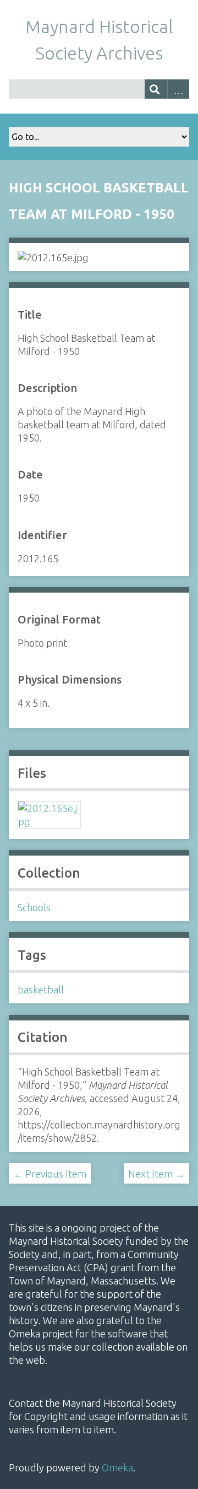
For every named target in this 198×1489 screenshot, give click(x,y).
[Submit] (156, 89)
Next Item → (156, 1173)
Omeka (117, 1467)
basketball (41, 989)
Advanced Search (178, 89)
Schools (34, 907)
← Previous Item (49, 1173)
